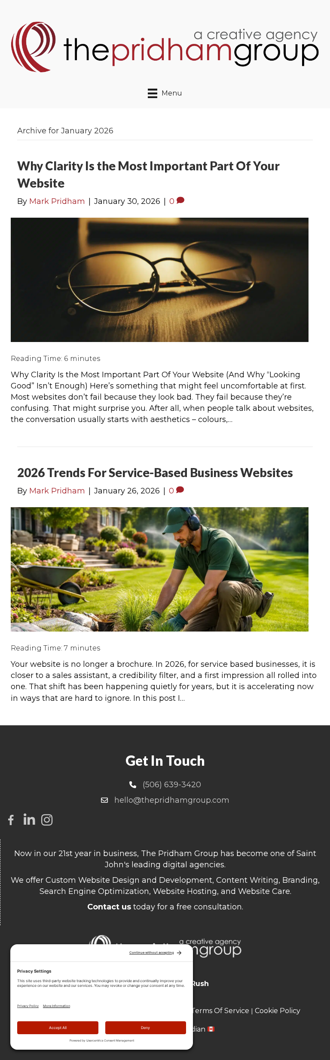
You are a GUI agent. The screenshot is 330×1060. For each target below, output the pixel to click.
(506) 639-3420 (172, 784)
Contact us (109, 907)
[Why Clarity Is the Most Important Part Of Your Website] (160, 279)
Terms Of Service (220, 1011)
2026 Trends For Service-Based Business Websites (155, 472)
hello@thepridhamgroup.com (171, 800)
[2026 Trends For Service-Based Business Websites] (160, 569)
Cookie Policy (277, 1011)
